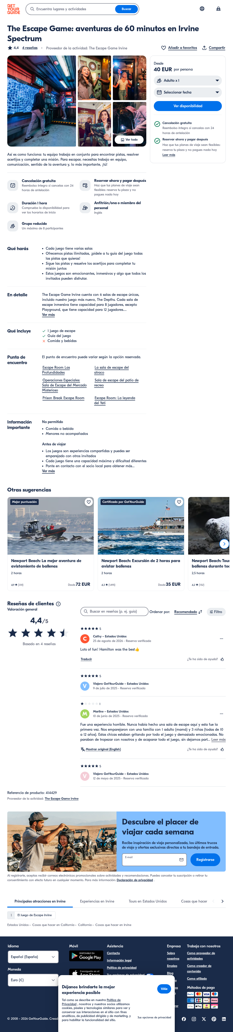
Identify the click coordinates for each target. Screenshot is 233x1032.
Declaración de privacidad (135, 880)
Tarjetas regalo (172, 990)
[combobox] (70, 9)
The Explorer (172, 1003)
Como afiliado (197, 979)
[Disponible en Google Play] (86, 957)
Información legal (119, 960)
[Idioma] (202, 8)
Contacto (113, 953)
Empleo (172, 966)
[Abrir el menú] (222, 639)
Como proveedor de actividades (201, 956)
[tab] (40, 901)
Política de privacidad (122, 968)
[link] (50, 544)
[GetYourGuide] (13, 9)
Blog (170, 973)
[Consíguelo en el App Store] (86, 974)
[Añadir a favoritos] (89, 502)
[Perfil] (218, 9)
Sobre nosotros (173, 956)
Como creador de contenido (199, 968)
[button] (22, 48)
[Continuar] (224, 544)
